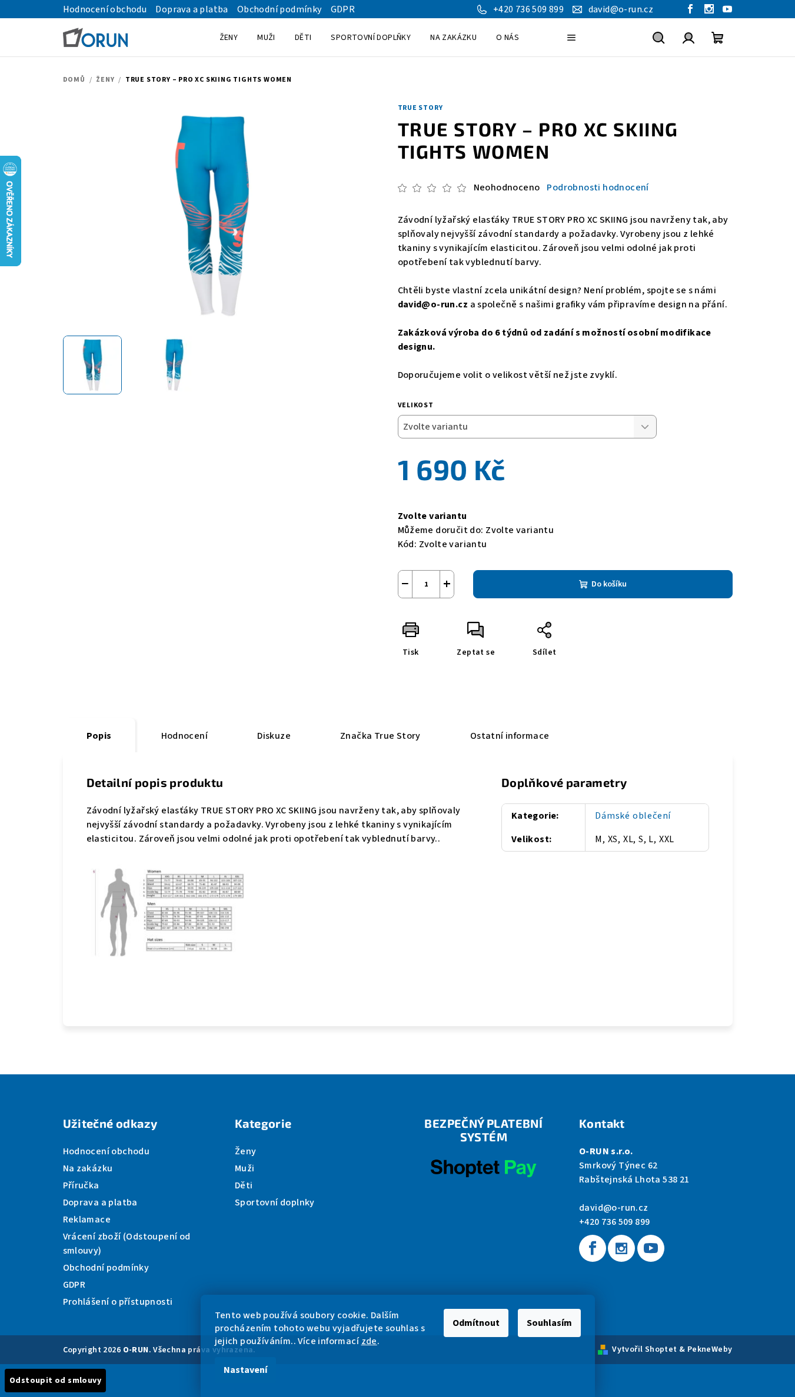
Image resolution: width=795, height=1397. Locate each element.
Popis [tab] (99, 735)
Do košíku (609, 584)
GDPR (343, 9)
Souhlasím (549, 1322)
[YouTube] (650, 1248)
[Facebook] (592, 1248)
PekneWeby (710, 1349)
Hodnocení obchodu (105, 9)
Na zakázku (88, 1168)
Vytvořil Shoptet (644, 1349)
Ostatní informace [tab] (510, 735)
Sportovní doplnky (275, 1202)
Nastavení (245, 1370)
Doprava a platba (191, 9)
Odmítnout (476, 1322)
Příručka (81, 1185)
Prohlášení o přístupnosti (118, 1301)
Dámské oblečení (633, 815)
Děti (244, 1185)
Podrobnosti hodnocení (597, 187)
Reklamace (87, 1219)
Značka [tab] (380, 735)
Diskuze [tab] (274, 735)
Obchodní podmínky (279, 9)
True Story (420, 108)
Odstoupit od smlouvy (55, 1380)
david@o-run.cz (613, 1207)
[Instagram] (621, 1248)
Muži (245, 1168)
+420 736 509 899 (614, 1221)
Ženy (246, 1151)
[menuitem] (229, 37)
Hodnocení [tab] (184, 735)
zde (369, 1341)
